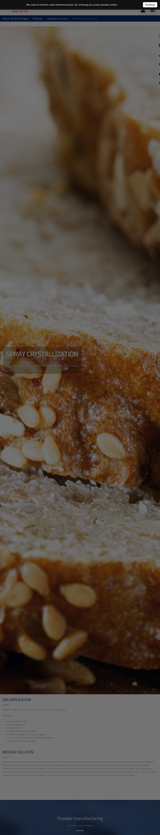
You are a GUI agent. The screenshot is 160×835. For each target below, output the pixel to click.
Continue (150, 4)
